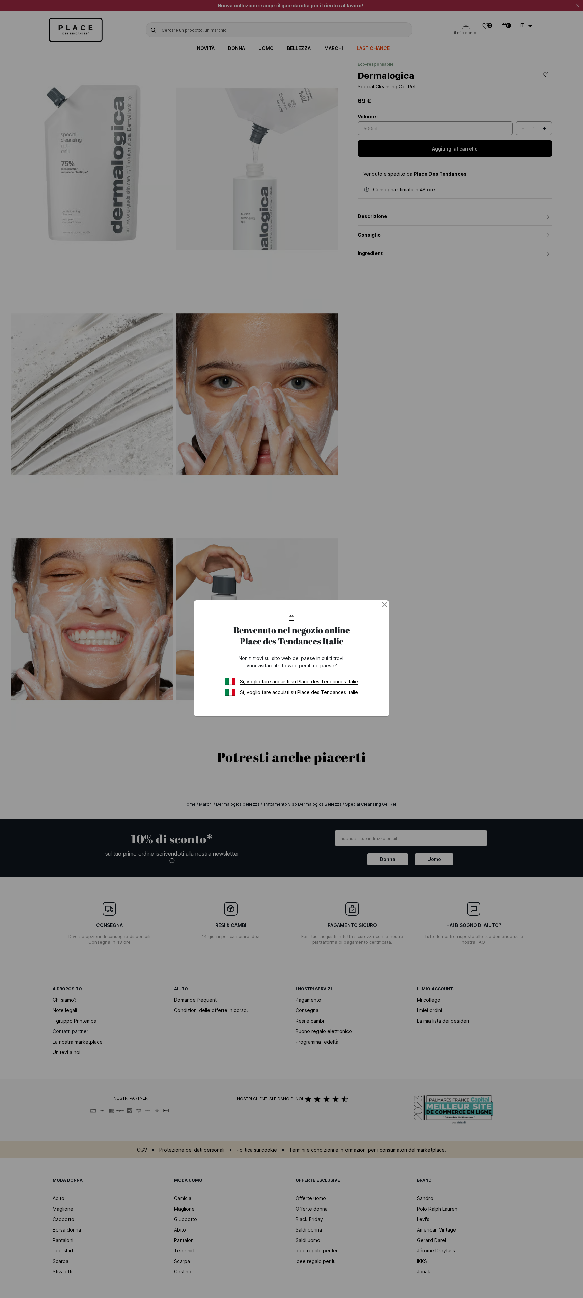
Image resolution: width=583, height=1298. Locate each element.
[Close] (384, 604)
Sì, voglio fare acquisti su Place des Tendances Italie (299, 681)
